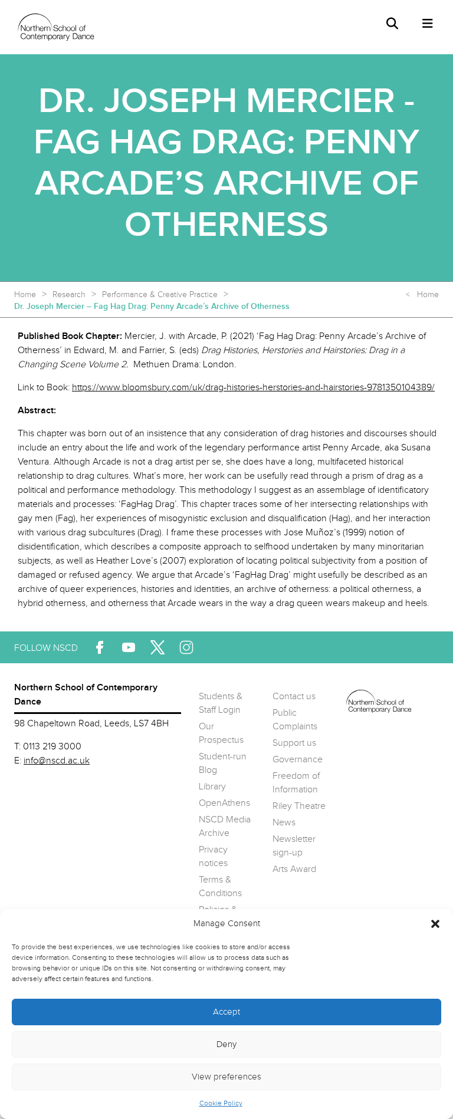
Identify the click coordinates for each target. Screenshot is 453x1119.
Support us (294, 743)
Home (25, 295)
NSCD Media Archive (225, 826)
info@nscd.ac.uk (57, 760)
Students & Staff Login (220, 703)
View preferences (226, 1077)
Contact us (294, 696)
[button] (435, 924)
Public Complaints (295, 719)
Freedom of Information (296, 783)
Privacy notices (213, 856)
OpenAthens (224, 803)
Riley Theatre (299, 806)
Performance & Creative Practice (160, 295)
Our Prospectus (221, 733)
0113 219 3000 (52, 746)
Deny (226, 1044)
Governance (298, 759)
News (284, 822)
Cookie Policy (220, 1103)
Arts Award (294, 869)
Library (212, 786)
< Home (422, 295)
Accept (226, 1012)
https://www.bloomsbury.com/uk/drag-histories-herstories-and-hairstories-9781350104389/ (253, 387)
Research (69, 295)
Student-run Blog (223, 763)
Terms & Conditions (220, 886)
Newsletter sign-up (294, 846)
